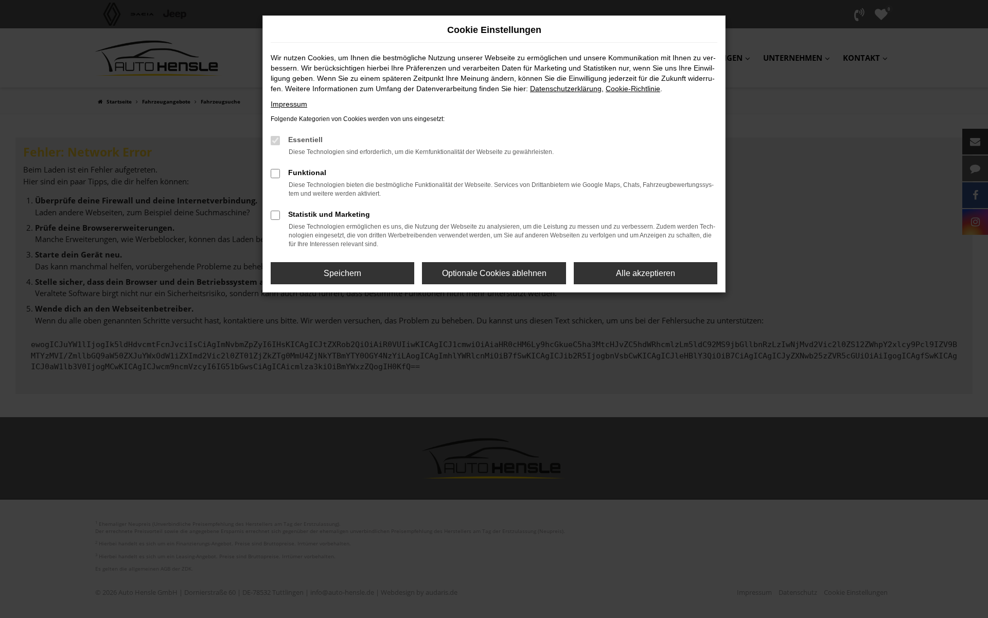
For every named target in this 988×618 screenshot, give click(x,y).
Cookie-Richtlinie (633, 88)
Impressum (289, 104)
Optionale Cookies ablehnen (494, 273)
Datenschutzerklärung (566, 88)
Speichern (342, 273)
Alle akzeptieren (645, 273)
